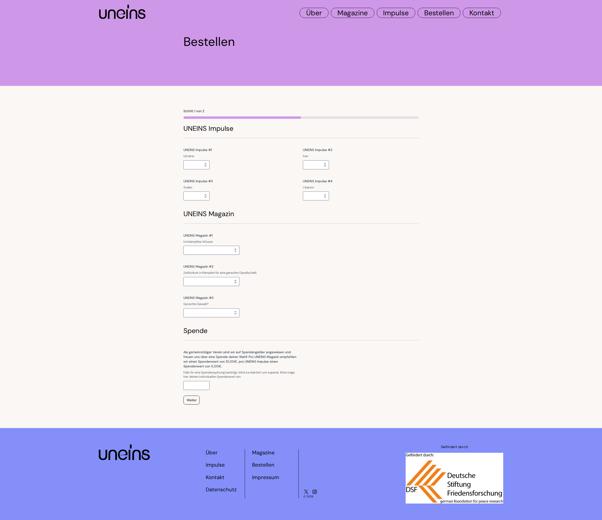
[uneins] (122, 17)
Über (314, 12)
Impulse (396, 12)
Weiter (192, 400)
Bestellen (439, 12)
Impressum (265, 477)
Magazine (352, 12)
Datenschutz (221, 489)
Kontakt (481, 12)
